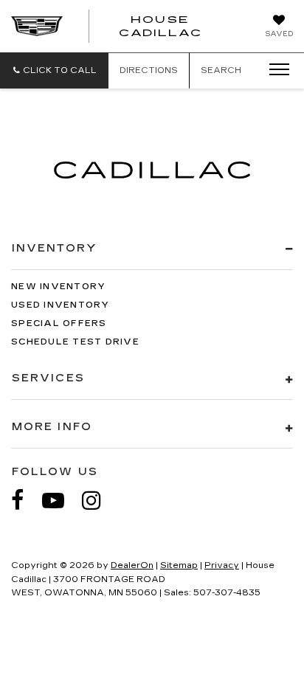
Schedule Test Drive (75, 342)
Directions (149, 70)
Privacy (221, 565)
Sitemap (179, 565)
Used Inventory (60, 305)
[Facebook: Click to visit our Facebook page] (25, 500)
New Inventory (58, 286)
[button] (54, 70)
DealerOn (132, 565)
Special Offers (59, 323)
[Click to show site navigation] (274, 70)
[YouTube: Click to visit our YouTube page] (60, 500)
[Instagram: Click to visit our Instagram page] (99, 500)
